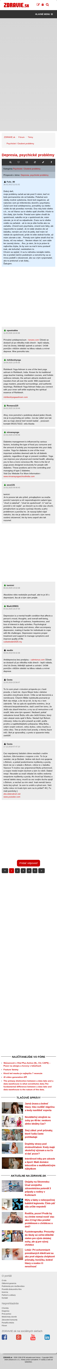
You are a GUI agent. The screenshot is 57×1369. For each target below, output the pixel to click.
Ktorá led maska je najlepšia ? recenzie (23, 1073)
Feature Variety (11, 1069)
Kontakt (5, 1298)
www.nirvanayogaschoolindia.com (19, 476)
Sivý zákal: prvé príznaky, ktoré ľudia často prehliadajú (39, 1133)
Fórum (21, 137)
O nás (4, 1280)
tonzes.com (33, 340)
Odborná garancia (9, 1283)
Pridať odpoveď (28, 863)
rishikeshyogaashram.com (16, 397)
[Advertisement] (28, 46)
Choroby (5, 1308)
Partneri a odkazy (9, 1295)
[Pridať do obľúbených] (19, 162)
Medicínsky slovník (9, 1317)
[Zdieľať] (51, 162)
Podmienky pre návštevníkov (13, 1286)
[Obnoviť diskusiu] (35, 162)
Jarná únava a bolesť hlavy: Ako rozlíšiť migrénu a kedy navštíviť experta (40, 1107)
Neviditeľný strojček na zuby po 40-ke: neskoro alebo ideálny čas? (38, 1120)
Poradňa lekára (8, 1323)
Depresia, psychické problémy (35, 175)
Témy (30, 137)
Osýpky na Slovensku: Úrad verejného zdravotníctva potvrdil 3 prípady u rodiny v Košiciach (38, 1188)
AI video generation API (15, 1077)
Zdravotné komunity (9, 1320)
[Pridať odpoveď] (43, 162)
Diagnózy (5, 1311)
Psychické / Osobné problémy (20, 143)
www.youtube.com (12, 797)
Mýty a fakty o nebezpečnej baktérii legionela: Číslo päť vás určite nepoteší (40, 1203)
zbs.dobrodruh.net (12, 794)
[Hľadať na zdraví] (10, 162)
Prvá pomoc (6, 1314)
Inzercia (5, 1292)
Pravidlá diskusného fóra (11, 1289)
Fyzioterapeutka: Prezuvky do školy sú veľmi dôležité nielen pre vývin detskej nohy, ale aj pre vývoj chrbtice (39, 1238)
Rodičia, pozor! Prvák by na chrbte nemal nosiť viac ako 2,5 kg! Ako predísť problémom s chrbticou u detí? (39, 1220)
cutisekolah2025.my (13, 642)
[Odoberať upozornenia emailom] (27, 162)
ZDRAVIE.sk (9, 137)
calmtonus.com (38, 659)
